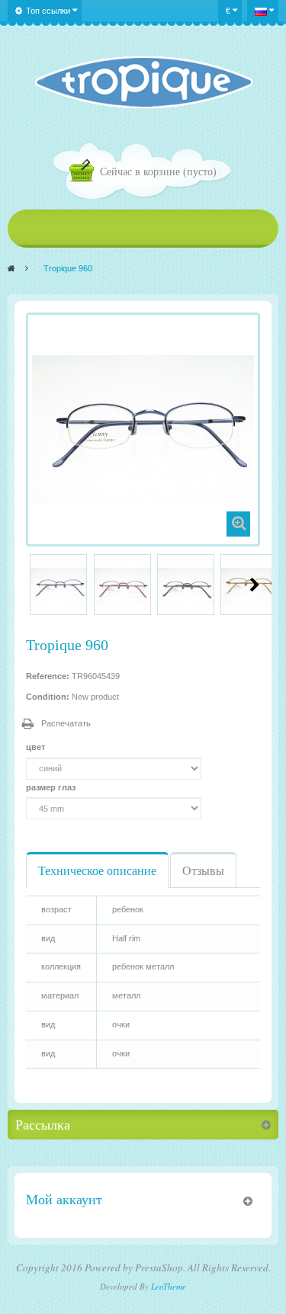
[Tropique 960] (58, 586)
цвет (36, 747)
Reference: (47, 676)
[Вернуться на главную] (11, 268)
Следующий (254, 584)
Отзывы (203, 870)
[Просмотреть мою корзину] (84, 173)
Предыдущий (32, 584)
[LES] (143, 82)
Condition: (47, 696)
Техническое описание (97, 870)
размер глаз (52, 787)
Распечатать (66, 723)
